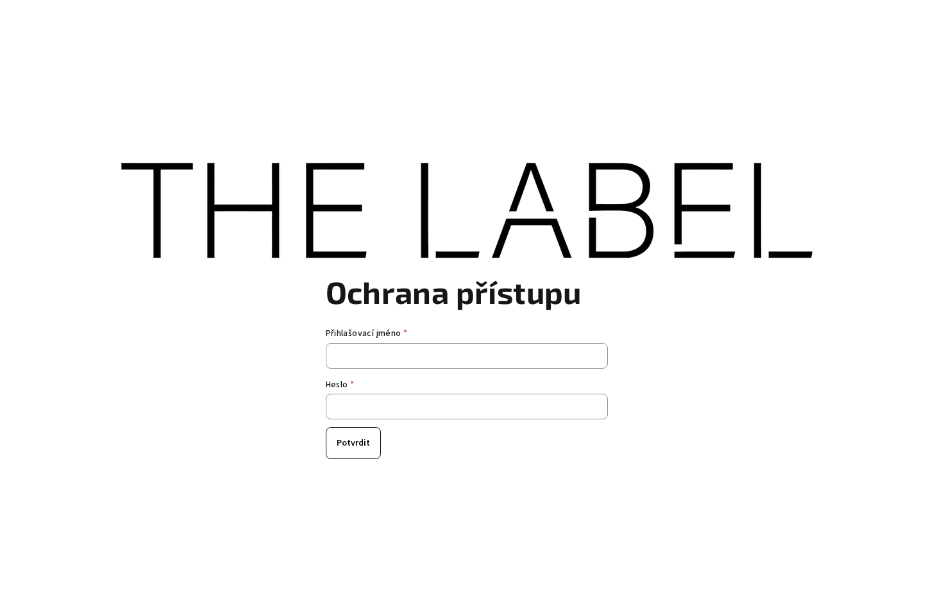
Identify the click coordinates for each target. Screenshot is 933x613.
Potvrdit (353, 443)
